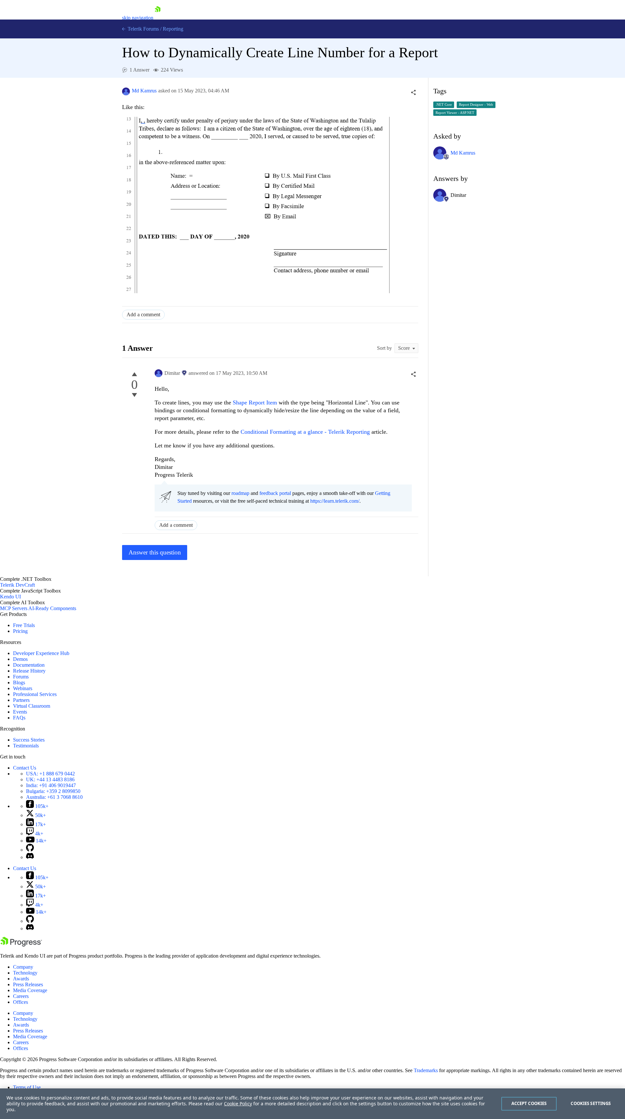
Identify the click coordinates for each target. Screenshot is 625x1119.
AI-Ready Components (52, 608)
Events (20, 712)
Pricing (20, 631)
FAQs (19, 717)
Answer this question (155, 552)
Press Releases (28, 984)
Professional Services (35, 694)
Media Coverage (30, 990)
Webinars (22, 688)
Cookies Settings (591, 1103)
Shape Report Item (255, 402)
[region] (312, 1103)
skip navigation (137, 17)
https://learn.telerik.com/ (334, 501)
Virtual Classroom (31, 706)
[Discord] (30, 857)
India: (51, 785)
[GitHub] (30, 850)
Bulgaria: (53, 791)
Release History (29, 671)
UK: (50, 779)
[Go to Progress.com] (21, 945)
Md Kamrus (144, 90)
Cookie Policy (238, 1103)
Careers (21, 996)
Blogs (19, 682)
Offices (20, 1002)
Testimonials (26, 745)
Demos (20, 659)
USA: (50, 773)
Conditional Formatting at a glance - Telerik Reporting (305, 432)
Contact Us (24, 768)
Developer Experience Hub (41, 653)
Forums (21, 676)
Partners (21, 700)
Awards (21, 978)
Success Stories (29, 740)
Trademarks (426, 1070)
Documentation (29, 665)
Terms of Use (27, 1087)
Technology (25, 973)
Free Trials (24, 625)
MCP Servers (13, 608)
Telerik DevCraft (17, 585)
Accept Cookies (529, 1103)
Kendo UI (10, 596)
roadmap (240, 493)
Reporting (173, 29)
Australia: (54, 797)
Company (23, 967)
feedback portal (275, 493)
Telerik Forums (142, 29)
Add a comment (143, 314)
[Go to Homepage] (157, 17)
